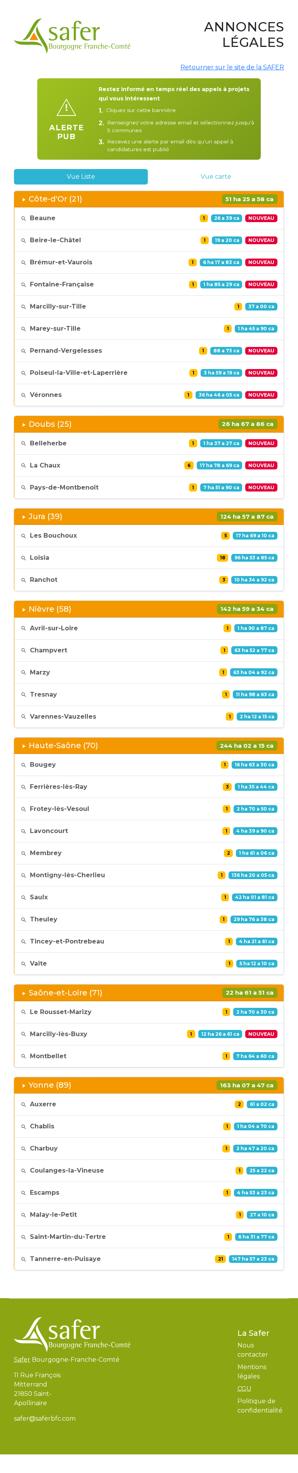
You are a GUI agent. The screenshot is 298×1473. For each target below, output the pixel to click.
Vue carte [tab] (216, 176)
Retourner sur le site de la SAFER (232, 67)
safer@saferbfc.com (45, 1418)
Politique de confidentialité (259, 1405)
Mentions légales (251, 1371)
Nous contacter (252, 1350)
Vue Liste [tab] (81, 176)
